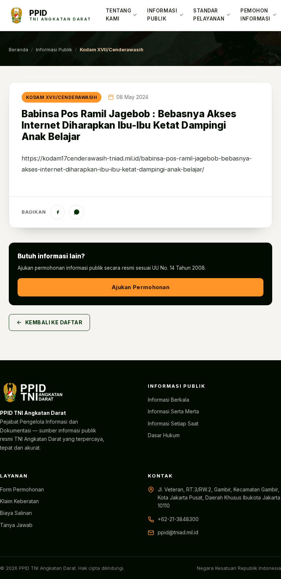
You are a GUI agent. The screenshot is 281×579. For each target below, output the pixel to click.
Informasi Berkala (168, 400)
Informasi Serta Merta (173, 411)
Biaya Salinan (16, 513)
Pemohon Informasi (255, 15)
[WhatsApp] (76, 212)
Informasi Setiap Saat (173, 423)
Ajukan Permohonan (140, 287)
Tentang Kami (118, 15)
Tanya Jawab (16, 525)
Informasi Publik (162, 15)
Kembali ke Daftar (53, 322)
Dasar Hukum (164, 435)
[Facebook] (57, 212)
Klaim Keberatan (19, 501)
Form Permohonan (22, 489)
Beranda (18, 49)
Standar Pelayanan (208, 15)
